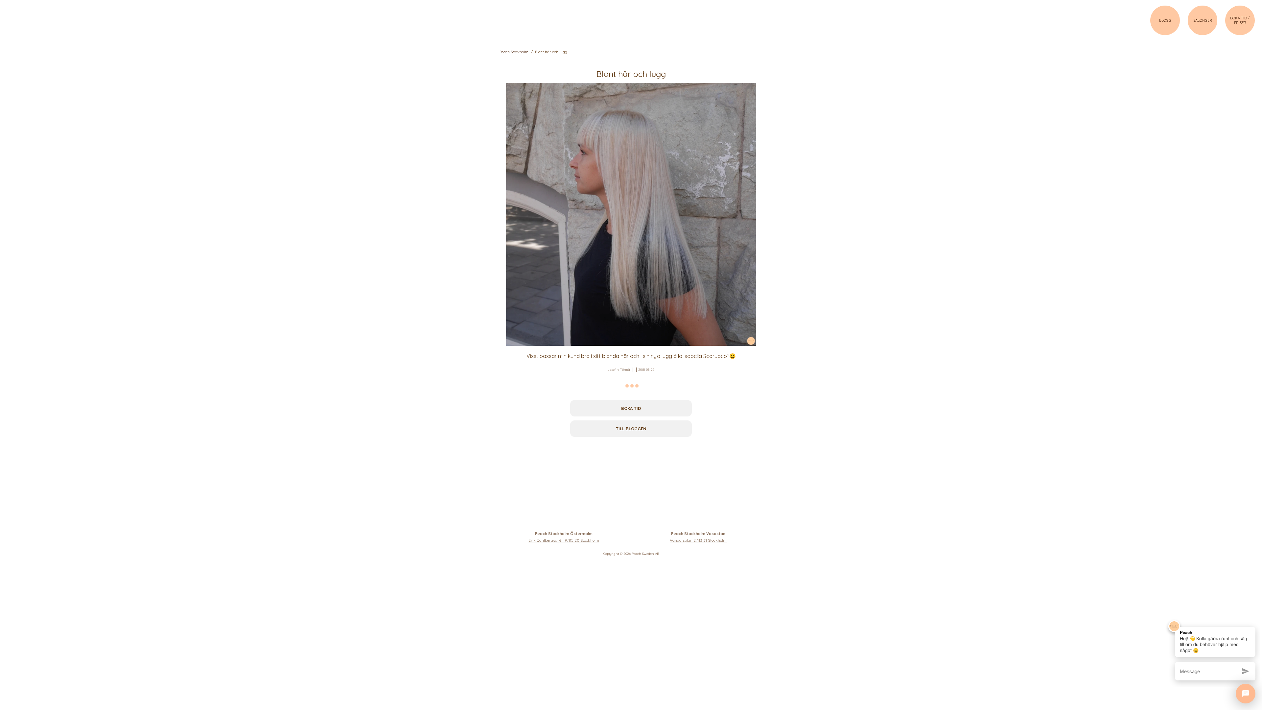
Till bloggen (631, 428)
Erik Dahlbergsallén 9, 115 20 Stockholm (563, 540)
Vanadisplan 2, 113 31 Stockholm (698, 540)
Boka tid (631, 408)
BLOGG (1165, 20)
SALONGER (1202, 20)
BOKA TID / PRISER (1240, 20)
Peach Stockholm (514, 52)
